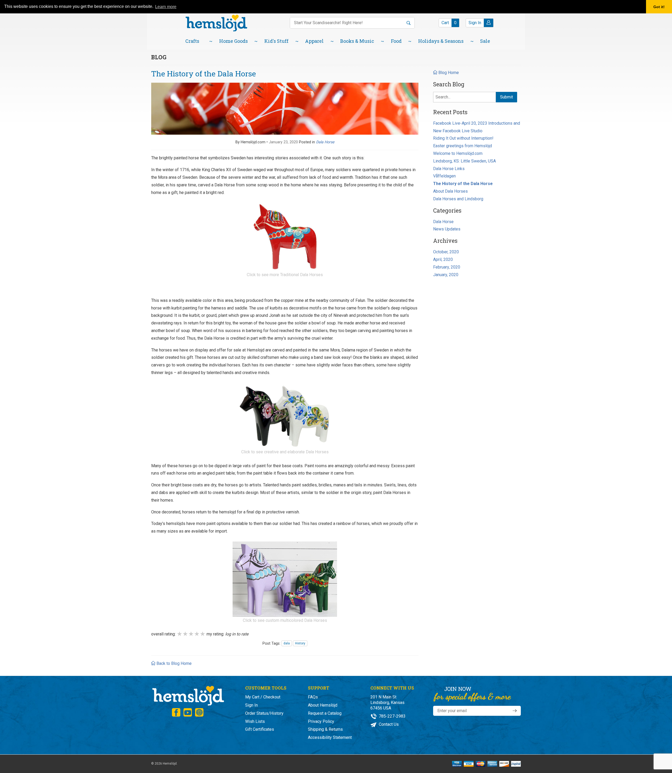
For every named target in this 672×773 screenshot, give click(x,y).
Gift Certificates (259, 729)
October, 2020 (446, 251)
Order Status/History (264, 713)
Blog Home (448, 72)
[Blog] (199, 712)
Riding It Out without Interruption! (463, 138)
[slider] (191, 634)
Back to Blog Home (173, 663)
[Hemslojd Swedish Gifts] (216, 22)
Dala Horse (443, 221)
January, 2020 (445, 274)
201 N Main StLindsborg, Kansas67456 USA (387, 703)
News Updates (446, 229)
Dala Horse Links (449, 168)
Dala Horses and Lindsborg (458, 198)
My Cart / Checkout (262, 697)
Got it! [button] (659, 7)
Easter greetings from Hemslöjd (462, 145)
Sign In (251, 705)
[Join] (515, 711)
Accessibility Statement (330, 737)
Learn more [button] (165, 6)
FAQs (313, 697)
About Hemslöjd (322, 705)
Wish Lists (255, 721)
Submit (506, 96)
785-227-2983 (392, 716)
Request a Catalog (325, 713)
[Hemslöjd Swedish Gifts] (187, 695)
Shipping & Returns (325, 729)
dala (287, 643)
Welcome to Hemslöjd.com (457, 153)
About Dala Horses (450, 191)
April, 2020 (443, 259)
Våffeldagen (444, 175)
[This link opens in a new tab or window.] (284, 236)
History (300, 643)
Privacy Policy (321, 721)
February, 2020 (446, 267)
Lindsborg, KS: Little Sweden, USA (464, 161)
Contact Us (388, 724)
